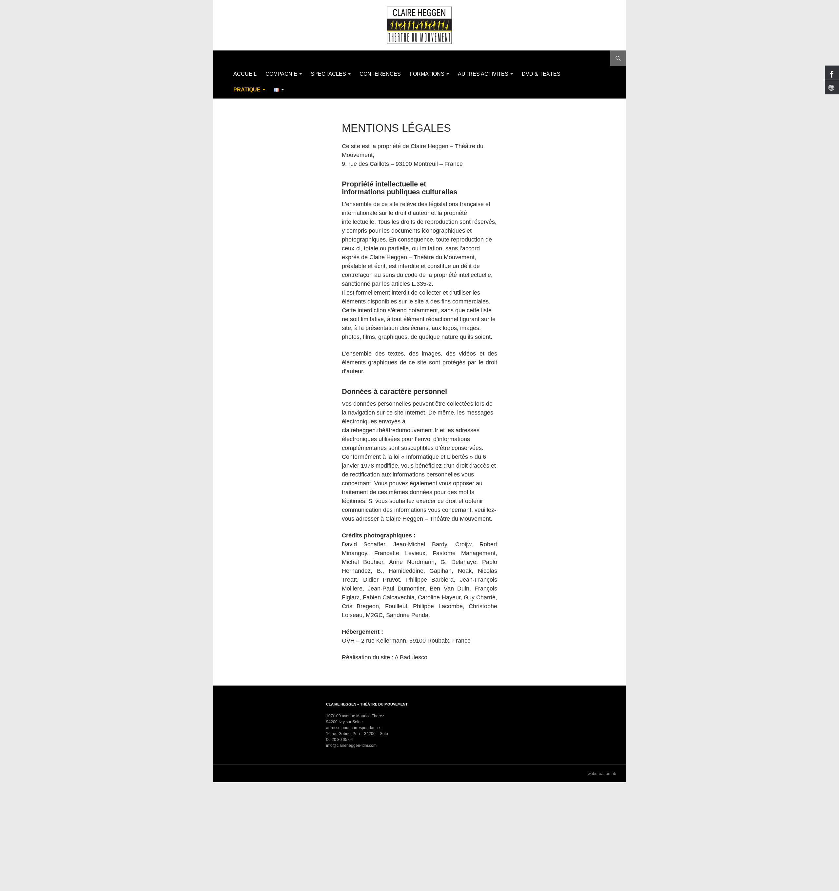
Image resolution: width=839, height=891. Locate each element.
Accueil (245, 74)
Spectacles (328, 74)
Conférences (380, 74)
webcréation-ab (602, 773)
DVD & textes (541, 74)
